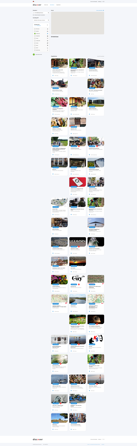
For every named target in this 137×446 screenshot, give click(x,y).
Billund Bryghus (55, 229)
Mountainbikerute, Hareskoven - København (77, 70)
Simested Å (73, 305)
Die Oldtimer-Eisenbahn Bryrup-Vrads (77, 209)
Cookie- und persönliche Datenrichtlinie (93, 444)
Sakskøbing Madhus (93, 69)
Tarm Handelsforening (75, 424)
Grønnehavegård (74, 108)
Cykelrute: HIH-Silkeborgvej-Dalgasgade (95, 287)
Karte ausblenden (99, 10)
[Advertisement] (41, 63)
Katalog (99, 1)
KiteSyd (90, 346)
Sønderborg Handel (75, 148)
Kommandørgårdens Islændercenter (56, 347)
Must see (46, 4)
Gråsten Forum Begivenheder (77, 188)
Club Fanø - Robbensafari (57, 405)
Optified (103, 444)
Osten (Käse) (73, 169)
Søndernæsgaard (56, 286)
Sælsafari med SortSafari (94, 248)
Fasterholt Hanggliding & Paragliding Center (94, 230)
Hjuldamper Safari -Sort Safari (58, 268)
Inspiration (58, 4)
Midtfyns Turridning (56, 128)
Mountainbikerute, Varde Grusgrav (94, 366)
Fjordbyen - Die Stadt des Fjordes (76, 406)
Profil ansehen (55, 88)
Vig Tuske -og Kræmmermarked (95, 90)
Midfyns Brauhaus (92, 108)
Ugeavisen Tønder (74, 248)
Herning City (73, 286)
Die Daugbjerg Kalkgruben (94, 326)
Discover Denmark (93, 1)
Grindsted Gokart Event (57, 248)
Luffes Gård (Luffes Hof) (57, 69)
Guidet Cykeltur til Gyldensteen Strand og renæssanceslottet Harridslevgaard (59, 149)
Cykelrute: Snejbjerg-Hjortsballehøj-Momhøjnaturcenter (93, 306)
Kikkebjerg (54, 424)
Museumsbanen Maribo (57, 90)
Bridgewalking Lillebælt (94, 169)
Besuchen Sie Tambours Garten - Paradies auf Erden (77, 327)
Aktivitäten (52, 4)
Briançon (54, 169)
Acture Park (54, 209)
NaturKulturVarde (56, 365)
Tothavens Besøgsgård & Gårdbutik (57, 109)
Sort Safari (73, 268)
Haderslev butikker (93, 188)
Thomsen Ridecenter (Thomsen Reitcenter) (77, 347)
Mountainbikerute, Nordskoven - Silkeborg (96, 209)
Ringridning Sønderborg (94, 148)
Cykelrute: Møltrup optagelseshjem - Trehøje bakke (59, 306)
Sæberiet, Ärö (74, 128)
